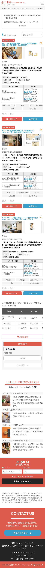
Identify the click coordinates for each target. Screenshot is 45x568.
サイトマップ (28, 552)
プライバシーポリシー (22, 555)
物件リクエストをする (23, 481)
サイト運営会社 (17, 558)
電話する (34, 119)
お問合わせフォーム (22, 532)
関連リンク (16, 552)
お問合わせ (13, 119)
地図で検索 (23, 337)
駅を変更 (22, 358)
